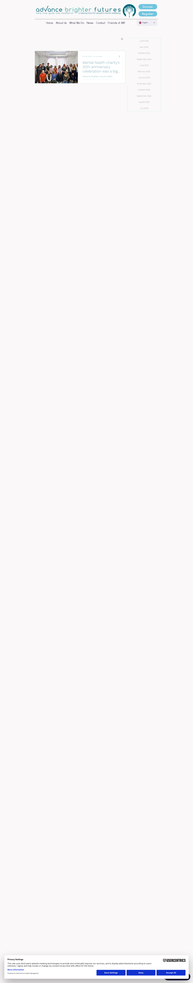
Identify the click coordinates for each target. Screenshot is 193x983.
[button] (122, 39)
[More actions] (120, 56)
